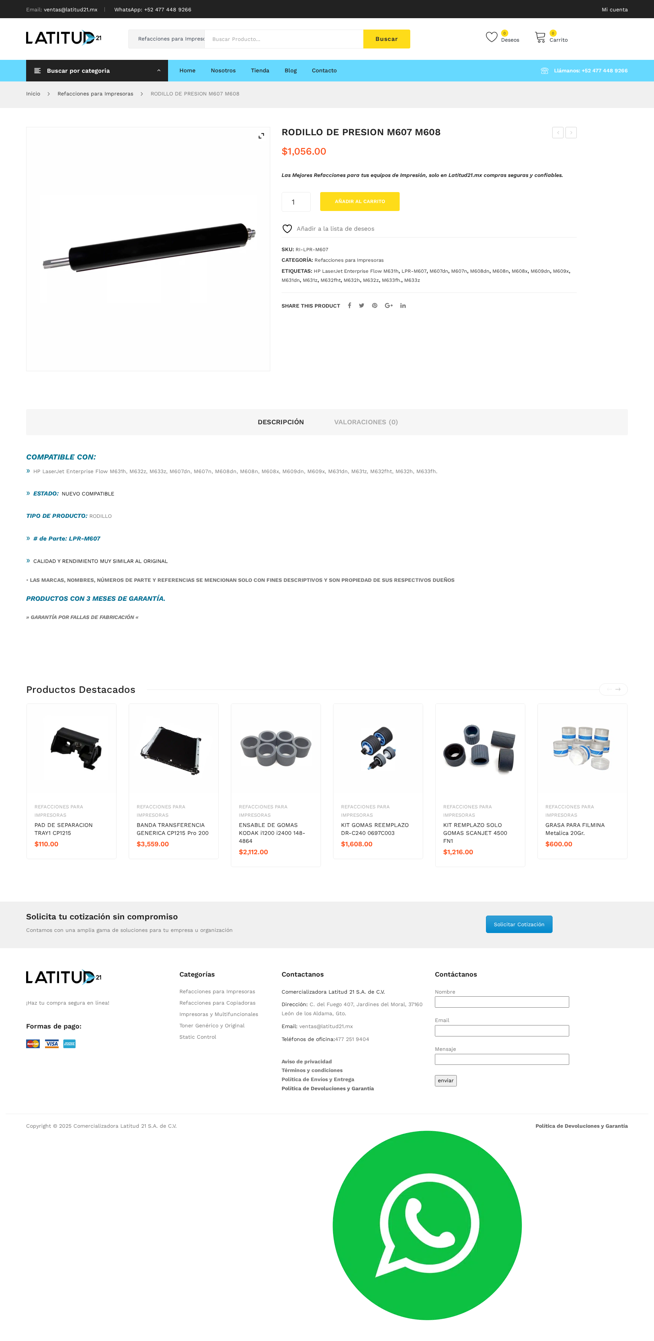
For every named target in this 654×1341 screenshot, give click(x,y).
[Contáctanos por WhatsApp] (427, 1225)
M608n (500, 271)
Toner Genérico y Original (211, 1025)
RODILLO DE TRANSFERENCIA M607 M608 (571, 133)
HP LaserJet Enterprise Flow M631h (356, 271)
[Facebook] (349, 305)
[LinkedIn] (403, 305)
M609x (561, 271)
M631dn (291, 280)
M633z (412, 280)
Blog (291, 70)
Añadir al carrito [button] (61, 857)
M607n (459, 271)
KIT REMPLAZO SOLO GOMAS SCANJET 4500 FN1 (475, 833)
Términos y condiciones (312, 1070)
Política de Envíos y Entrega (318, 1079)
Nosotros (223, 70)
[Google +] (389, 305)
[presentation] (609, 689)
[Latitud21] (63, 37)
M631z (310, 280)
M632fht (331, 280)
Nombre (445, 992)
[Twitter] (361, 305)
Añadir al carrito (360, 201)
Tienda (260, 70)
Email (442, 1020)
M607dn (439, 271)
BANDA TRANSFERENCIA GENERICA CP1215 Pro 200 (173, 829)
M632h (352, 280)
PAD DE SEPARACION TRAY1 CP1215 (63, 829)
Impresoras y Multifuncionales (218, 1014)
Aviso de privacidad (307, 1061)
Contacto (324, 70)
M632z (371, 280)
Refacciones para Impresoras (95, 94)
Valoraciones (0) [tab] (366, 422)
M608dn (479, 271)
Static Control (197, 1037)
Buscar (386, 38)
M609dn (540, 271)
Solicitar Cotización (519, 924)
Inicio (33, 94)
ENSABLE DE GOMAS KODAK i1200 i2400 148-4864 (272, 833)
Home (187, 70)
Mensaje (445, 1049)
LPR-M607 (414, 271)
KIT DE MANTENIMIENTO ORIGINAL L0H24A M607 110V (558, 133)
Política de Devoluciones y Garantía (328, 1088)
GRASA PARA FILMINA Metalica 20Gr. (574, 829)
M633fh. (391, 280)
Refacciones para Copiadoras (217, 1003)
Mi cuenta (615, 9)
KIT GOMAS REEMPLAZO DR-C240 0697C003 (375, 829)
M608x (520, 271)
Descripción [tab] (281, 422)
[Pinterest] (374, 305)
